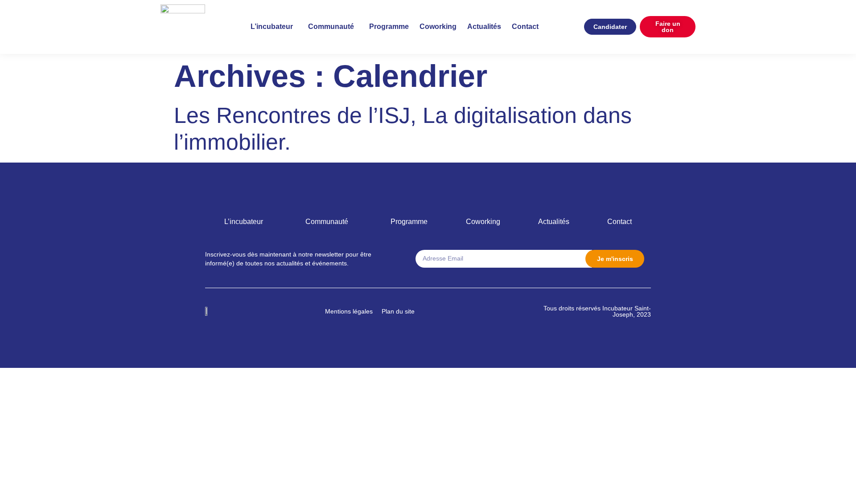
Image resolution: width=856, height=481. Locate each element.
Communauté (331, 26)
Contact (525, 26)
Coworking (438, 26)
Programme (389, 26)
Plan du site (398, 311)
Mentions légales (349, 311)
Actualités (484, 26)
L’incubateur (272, 26)
